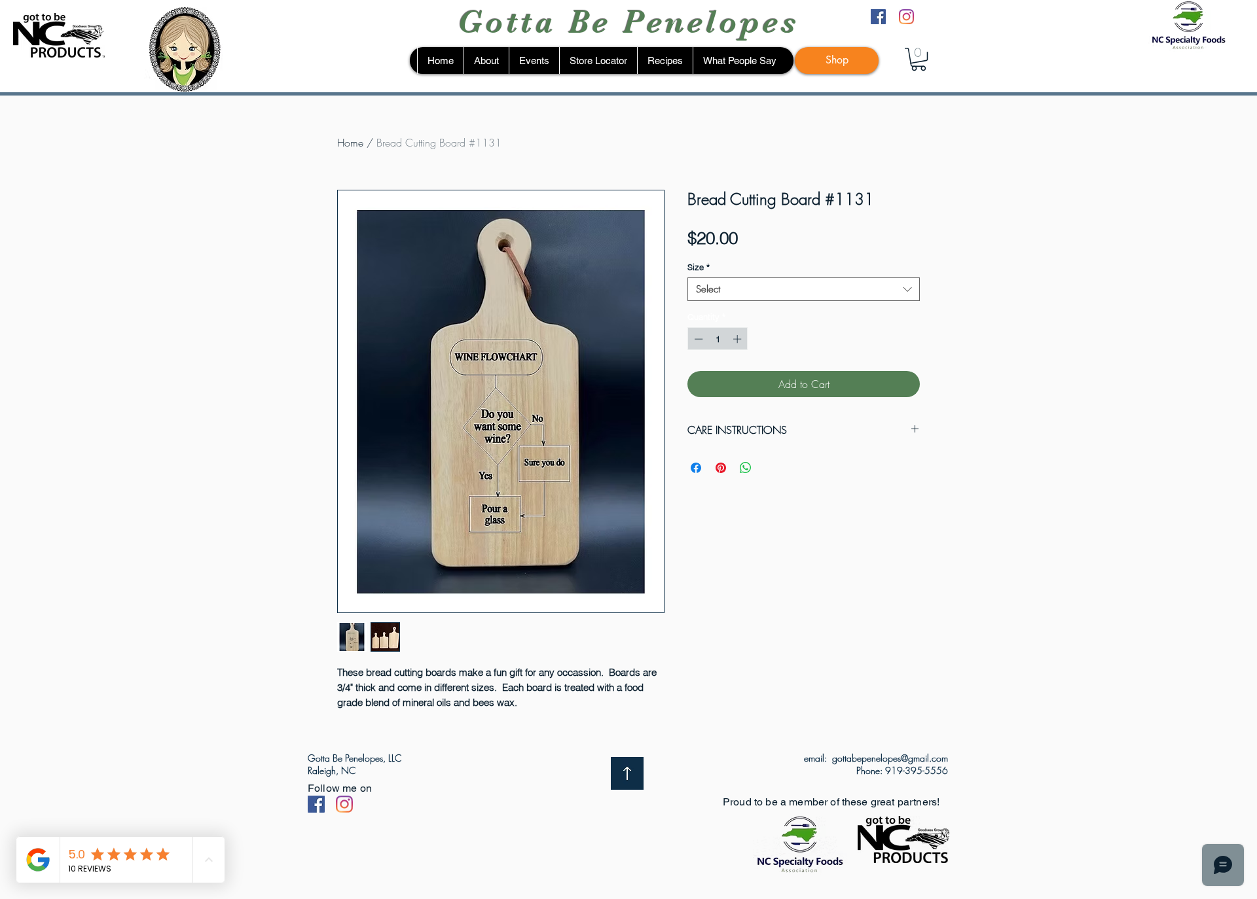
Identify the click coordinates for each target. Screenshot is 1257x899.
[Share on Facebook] (696, 468)
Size (698, 267)
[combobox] (803, 289)
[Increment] (738, 339)
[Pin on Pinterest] (721, 468)
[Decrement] (697, 339)
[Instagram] (906, 16)
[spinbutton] (718, 339)
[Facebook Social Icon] (316, 804)
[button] (918, 59)
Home (350, 142)
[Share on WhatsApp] (746, 468)
